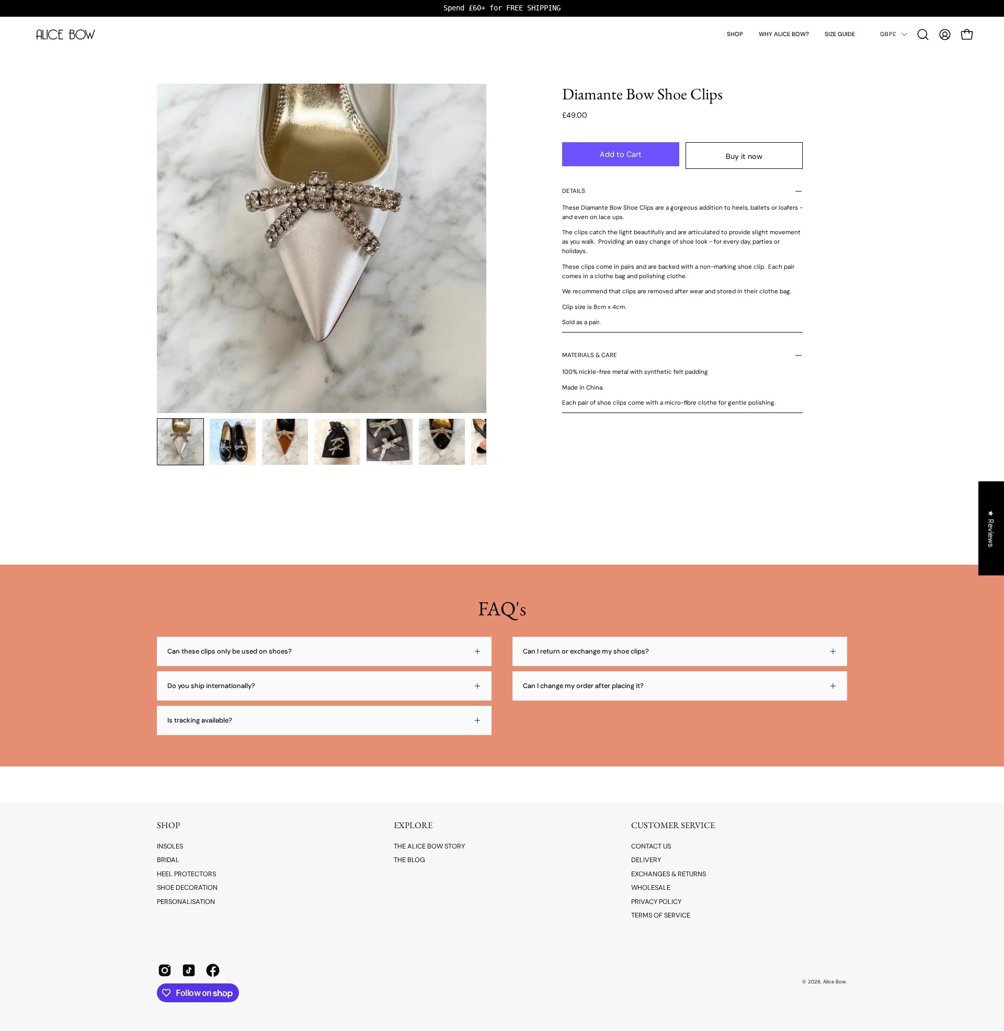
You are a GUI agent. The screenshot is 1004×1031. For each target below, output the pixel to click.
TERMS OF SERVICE (660, 915)
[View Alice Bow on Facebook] (213, 970)
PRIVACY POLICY (656, 901)
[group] (502, 8)
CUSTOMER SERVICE (673, 825)
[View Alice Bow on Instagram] (165, 970)
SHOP (168, 825)
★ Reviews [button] (991, 528)
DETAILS (573, 191)
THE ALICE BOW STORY (429, 846)
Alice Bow (834, 981)
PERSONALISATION (186, 901)
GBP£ (888, 34)
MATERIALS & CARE (589, 355)
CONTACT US (651, 846)
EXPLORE (413, 825)
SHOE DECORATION (187, 887)
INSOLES (170, 846)
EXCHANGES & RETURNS (668, 873)
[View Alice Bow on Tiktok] (189, 970)
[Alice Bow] (65, 34)
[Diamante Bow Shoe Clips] (180, 441)
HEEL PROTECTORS (186, 873)
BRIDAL (168, 859)
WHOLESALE (650, 887)
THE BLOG (409, 859)
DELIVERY (646, 859)
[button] (735, 34)
